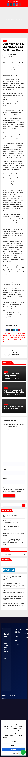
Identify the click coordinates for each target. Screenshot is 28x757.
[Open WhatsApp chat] (23, 752)
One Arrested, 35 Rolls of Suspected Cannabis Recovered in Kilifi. (14, 392)
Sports (17, 644)
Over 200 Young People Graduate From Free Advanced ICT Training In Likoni (19, 336)
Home (16, 636)
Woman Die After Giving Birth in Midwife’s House (11, 376)
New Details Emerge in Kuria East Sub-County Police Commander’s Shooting (8, 337)
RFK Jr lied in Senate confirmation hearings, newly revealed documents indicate (13, 578)
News (16, 640)
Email (4, 469)
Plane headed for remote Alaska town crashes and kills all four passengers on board (13, 598)
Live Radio (18, 648)
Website (5, 478)
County (4, 40)
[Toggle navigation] (15, 31)
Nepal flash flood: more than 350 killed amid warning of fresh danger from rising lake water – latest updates (13, 605)
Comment (6, 429)
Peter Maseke (13, 54)
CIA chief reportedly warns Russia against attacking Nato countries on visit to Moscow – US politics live (13, 585)
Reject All (13, 745)
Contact (17, 653)
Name (5, 460)
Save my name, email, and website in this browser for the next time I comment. (13, 490)
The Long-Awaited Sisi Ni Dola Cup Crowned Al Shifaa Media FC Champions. (12, 528)
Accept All (13, 749)
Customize (13, 741)
